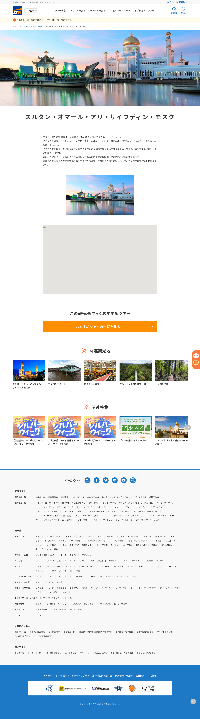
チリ (176, 588)
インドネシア (113, 511)
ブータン (52, 570)
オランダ (110, 536)
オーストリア (50, 540)
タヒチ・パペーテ (70, 507)
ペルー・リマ (41, 519)
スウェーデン (132, 540)
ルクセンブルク (134, 536)
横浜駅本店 (40, 497)
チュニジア (61, 560)
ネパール (141, 566)
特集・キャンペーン (120, 10)
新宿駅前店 (53, 497)
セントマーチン (120, 588)
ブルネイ (25, 26)
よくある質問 (62, 675)
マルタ (49, 536)
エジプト (39, 560)
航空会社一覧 (20, 632)
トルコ (63, 554)
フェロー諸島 (52, 549)
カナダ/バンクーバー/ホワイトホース (126, 515)
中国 (71, 570)
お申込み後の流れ (37, 632)
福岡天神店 (154, 497)
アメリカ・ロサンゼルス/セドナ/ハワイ (90, 515)
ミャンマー (40, 570)
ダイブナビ (19, 652)
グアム (108, 603)
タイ (48, 566)
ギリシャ (62, 545)
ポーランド (76, 540)
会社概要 (140, 675)
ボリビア (142, 588)
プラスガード (69, 632)
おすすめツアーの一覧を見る (98, 326)
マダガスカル (148, 560)
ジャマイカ (105, 588)
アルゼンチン (165, 588)
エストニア (170, 540)
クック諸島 (88, 603)
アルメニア (61, 576)
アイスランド (103, 540)
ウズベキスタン (106, 576)
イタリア (39, 536)
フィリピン (58, 566)
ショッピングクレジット (147, 652)
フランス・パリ (125, 503)
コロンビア (53, 592)
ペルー (132, 588)
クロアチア (74, 545)
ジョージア (92, 576)
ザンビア (112, 560)
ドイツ (81, 536)
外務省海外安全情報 (124, 632)
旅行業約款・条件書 (102, 675)
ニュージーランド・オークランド (95, 507)
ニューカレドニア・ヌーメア (48, 507)
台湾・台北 (66, 515)
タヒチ (38, 603)
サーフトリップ (34, 652)
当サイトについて (164, 632)
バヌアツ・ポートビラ (103, 519)
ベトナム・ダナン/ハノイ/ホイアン (147, 507)
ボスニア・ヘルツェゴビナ (161, 545)
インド (131, 566)
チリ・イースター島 (124, 519)
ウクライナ (49, 576)
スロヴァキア (89, 540)
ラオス (163, 566)
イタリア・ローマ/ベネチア (47, 503)
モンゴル (172, 566)
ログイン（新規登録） (176, 2)
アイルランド (159, 536)
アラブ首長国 (41, 554)
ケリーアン (84, 652)
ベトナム (39, 566)
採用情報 (152, 675)
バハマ (85, 588)
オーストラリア (152, 519)
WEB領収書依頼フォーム (25, 636)
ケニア (72, 560)
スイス (171, 536)
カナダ (59, 582)
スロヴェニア (87, 545)
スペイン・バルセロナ (144, 503)
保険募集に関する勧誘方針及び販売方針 (95, 632)
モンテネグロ (102, 545)
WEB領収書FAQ (45, 636)
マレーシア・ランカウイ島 (47, 515)
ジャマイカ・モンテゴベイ (61, 519)
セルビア (39, 549)
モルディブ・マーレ (165, 503)
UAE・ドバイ (94, 503)
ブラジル (153, 588)
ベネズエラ (65, 592)
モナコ (100, 536)
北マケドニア (141, 545)
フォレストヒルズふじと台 (121, 652)
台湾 (78, 570)
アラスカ (50, 582)
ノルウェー (158, 540)
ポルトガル (70, 536)
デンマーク (145, 540)
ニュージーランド (59, 609)
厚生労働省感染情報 (145, 632)
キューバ (94, 588)
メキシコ (39, 588)
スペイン (58, 536)
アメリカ (39, 582)
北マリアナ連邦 (120, 603)
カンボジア (70, 566)
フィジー (66, 603)
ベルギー (120, 536)
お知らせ (48, 675)
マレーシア (106, 566)
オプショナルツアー (144, 10)
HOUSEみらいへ (100, 652)
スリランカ (152, 566)
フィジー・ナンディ (121, 507)
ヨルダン (73, 554)
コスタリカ (74, 588)
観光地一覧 (37, 26)
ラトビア (39, 545)
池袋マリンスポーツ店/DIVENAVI (85, 497)
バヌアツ (77, 603)
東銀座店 (64, 497)
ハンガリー (63, 540)
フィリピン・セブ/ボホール (47, 511)
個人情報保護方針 (124, 675)
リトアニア (51, 545)
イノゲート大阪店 (138, 497)
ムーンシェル (70, 652)
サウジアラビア (86, 554)
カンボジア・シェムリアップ (74, 511)
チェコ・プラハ (109, 503)
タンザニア (83, 560)
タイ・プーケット (97, 511)
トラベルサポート (80, 675)
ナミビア (136, 560)
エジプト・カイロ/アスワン (73, 503)
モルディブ (40, 598)
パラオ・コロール (83, 519)
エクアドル (40, 592)
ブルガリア (115, 545)
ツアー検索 (60, 10)
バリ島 (81, 566)
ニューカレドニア (52, 603)
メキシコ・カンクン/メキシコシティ (160, 515)
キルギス (120, 576)
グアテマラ (61, 588)
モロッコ (139, 519)
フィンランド (118, 540)
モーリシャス (53, 598)
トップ (15, 26)
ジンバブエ (124, 560)
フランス (90, 536)
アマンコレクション (53, 652)
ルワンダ (161, 560)
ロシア (38, 576)
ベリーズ (50, 588)
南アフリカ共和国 (98, 560)
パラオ (99, 603)
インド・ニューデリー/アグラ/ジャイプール (140, 511)
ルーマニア (128, 545)
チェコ (38, 540)
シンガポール (119, 566)
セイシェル (67, 598)
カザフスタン (132, 576)
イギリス (147, 536)
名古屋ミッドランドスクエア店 (115, 497)
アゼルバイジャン (77, 576)
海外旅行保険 (54, 632)
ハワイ (38, 615)
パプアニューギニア (78, 609)
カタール (54, 554)
